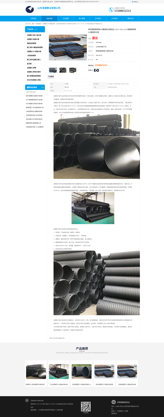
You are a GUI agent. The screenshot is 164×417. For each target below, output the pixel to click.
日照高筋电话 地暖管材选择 (34, 111)
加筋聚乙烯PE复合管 (34, 35)
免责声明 (47, 410)
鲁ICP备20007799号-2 (49, 404)
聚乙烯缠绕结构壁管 (34, 76)
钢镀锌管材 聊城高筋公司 (33, 123)
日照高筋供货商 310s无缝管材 (34, 127)
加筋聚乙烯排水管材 (34, 72)
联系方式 (131, 18)
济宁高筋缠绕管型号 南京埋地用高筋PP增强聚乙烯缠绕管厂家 (35, 99)
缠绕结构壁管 (31, 43)
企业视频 (66, 18)
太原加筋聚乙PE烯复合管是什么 (58, 384)
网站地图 (60, 410)
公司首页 (33, 18)
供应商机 (49, 18)
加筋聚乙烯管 (31, 68)
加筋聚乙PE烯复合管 (49, 23)
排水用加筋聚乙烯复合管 (35, 80)
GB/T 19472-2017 (31, 92)
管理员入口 (53, 410)
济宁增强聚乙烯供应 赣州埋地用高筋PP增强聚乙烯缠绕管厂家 (35, 103)
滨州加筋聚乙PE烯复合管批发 (81, 384)
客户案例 (82, 18)
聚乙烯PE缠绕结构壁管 (35, 47)
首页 (33, 23)
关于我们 (98, 18)
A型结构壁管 (31, 55)
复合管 (29, 63)
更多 (42, 87)
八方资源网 (41, 410)
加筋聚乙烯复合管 (33, 39)
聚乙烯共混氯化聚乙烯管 (35, 59)
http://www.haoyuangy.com (57, 338)
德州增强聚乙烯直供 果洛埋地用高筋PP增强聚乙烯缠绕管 (35, 96)
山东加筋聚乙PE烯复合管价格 (36, 384)
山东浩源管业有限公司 (62, 404)
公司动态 (114, 18)
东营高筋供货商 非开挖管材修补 (35, 115)
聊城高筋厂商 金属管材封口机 (35, 107)
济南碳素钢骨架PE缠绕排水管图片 (127, 384)
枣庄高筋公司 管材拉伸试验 (34, 119)
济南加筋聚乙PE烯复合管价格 (104, 384)
